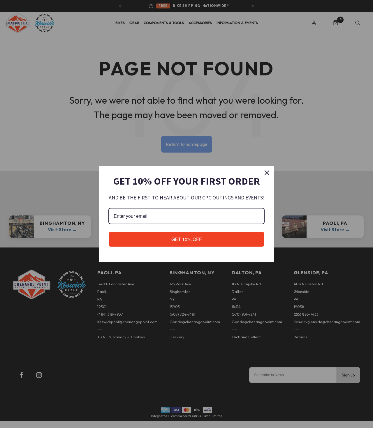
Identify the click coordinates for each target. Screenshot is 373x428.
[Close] (267, 173)
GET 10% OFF (186, 239)
